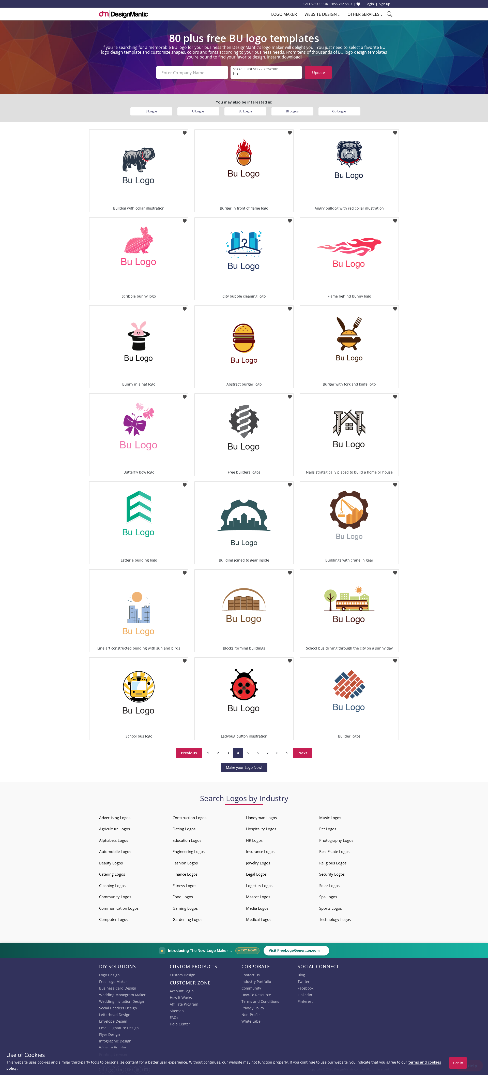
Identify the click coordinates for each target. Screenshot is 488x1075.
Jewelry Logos (258, 862)
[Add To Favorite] (184, 131)
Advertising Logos (114, 817)
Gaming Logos (185, 908)
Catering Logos (112, 874)
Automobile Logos (115, 851)
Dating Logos (184, 828)
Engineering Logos (189, 851)
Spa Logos (328, 896)
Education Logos (187, 840)
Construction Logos (189, 817)
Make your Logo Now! (244, 767)
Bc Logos (245, 111)
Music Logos (330, 817)
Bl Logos (292, 111)
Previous (189, 752)
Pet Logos (327, 828)
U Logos (198, 111)
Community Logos (115, 896)
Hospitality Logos (261, 828)
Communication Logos (119, 908)
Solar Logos (329, 885)
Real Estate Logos (334, 851)
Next (302, 752)
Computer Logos (113, 919)
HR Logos (254, 840)
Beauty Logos (111, 862)
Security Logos (332, 874)
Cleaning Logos (112, 885)
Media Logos (257, 908)
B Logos (151, 111)
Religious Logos (332, 862)
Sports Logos (330, 908)
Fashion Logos (185, 862)
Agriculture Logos (114, 828)
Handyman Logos (261, 817)
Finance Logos (185, 874)
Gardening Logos (187, 919)
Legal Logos (256, 874)
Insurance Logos (260, 851)
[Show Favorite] (358, 4)
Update (318, 72)
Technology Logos (335, 919)
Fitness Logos (184, 885)
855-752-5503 (342, 4)
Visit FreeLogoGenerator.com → (296, 950)
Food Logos (183, 896)
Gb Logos (339, 111)
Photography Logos (336, 840)
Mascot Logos (258, 896)
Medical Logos (258, 919)
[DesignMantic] (123, 14)
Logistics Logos (259, 885)
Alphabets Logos (113, 840)
